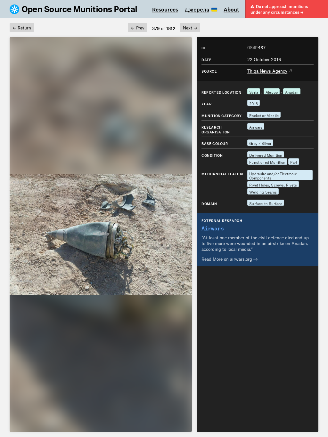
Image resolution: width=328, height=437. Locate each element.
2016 (253, 103)
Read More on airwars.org (227, 258)
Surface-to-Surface (265, 203)
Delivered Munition (265, 154)
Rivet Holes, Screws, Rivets (273, 184)
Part (293, 161)
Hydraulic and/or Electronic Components (273, 175)
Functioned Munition (267, 161)
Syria (253, 91)
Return (21, 26)
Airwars (255, 126)
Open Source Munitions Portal (79, 9)
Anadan (292, 91)
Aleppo (272, 91)
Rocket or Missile (264, 115)
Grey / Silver (260, 143)
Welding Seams (263, 191)
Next (190, 26)
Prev (137, 26)
